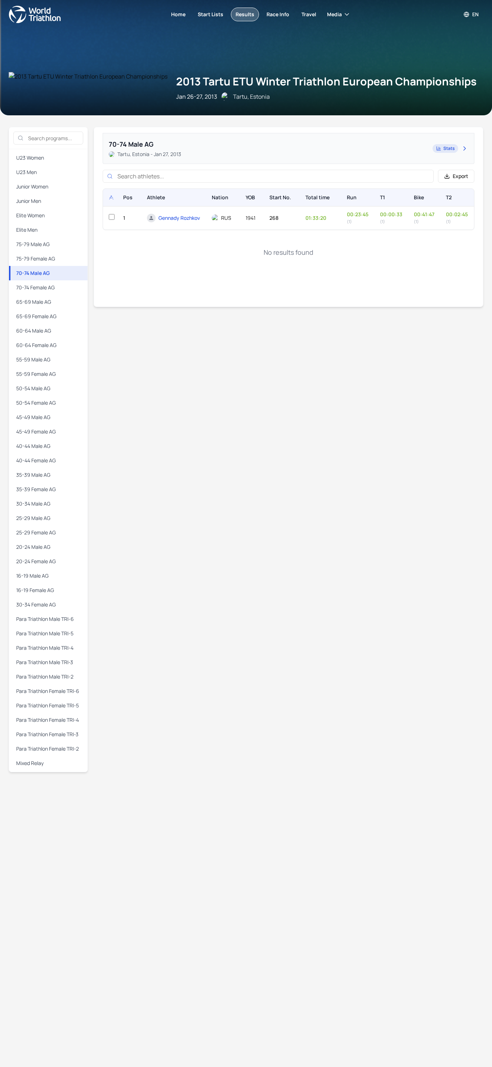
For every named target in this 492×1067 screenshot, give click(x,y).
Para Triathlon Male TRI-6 (45, 618)
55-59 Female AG (36, 373)
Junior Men (28, 200)
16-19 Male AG (32, 575)
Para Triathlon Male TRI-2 (44, 676)
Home (178, 14)
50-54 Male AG (33, 388)
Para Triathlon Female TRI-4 (47, 719)
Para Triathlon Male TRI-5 (44, 633)
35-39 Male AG (33, 474)
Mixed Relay (30, 763)
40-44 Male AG (33, 446)
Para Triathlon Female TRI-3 (47, 734)
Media (334, 14)
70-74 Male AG (33, 273)
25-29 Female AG (36, 532)
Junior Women (32, 186)
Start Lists (210, 14)
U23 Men (26, 172)
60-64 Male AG (33, 330)
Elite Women (30, 215)
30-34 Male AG (33, 503)
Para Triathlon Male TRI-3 (44, 662)
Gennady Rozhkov (179, 217)
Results (245, 14)
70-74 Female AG (35, 287)
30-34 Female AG (36, 604)
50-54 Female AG (36, 402)
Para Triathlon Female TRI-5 (47, 705)
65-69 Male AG (33, 301)
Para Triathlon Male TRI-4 (44, 647)
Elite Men (26, 229)
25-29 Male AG (33, 518)
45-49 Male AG (33, 417)
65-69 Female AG (36, 316)
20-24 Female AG (36, 561)
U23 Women (30, 157)
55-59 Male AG (33, 359)
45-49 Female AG (36, 431)
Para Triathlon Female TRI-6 (47, 691)
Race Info (278, 14)
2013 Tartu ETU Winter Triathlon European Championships (326, 81)
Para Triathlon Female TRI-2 (47, 748)
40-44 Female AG (36, 460)
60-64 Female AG (36, 345)
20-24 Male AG (33, 546)
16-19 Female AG (35, 590)
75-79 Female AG (35, 258)
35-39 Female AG (36, 489)
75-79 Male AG (33, 244)
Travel (308, 14)
